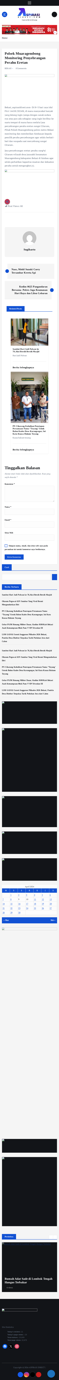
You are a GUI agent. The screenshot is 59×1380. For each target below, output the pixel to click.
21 (4, 908)
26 (43, 908)
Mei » (53, 920)
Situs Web (9, 533)
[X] (11, 1346)
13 (51, 899)
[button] (51, 1237)
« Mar (6, 920)
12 (43, 899)
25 (35, 908)
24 (27, 908)
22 (11, 908)
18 (35, 903)
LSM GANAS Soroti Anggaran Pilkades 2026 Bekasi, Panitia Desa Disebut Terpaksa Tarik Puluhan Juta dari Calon (25, 637)
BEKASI (8, 68)
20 (51, 903)
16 (19, 903)
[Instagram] (17, 1346)
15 (11, 903)
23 (19, 908)
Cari (7, 567)
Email (8, 520)
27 (51, 908)
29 (11, 912)
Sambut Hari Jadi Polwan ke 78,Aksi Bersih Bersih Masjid (27, 595)
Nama (8, 507)
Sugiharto (29, 249)
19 (43, 903)
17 (27, 903)
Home (5, 37)
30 (19, 912)
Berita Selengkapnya (24, 367)
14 (4, 903)
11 (35, 899)
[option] (29, 1267)
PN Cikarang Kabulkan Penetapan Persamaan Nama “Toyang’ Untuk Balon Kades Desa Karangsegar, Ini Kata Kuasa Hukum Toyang (26, 614)
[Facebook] (5, 1346)
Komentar (10, 484)
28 (4, 912)
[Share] (51, 1374)
